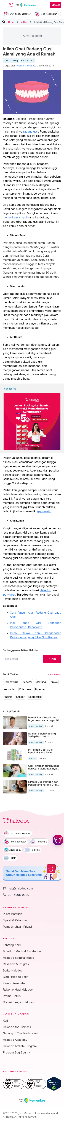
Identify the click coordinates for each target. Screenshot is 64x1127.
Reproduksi (35, 696)
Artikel (24, 22)
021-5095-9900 (16, 895)
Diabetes (27, 682)
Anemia (8, 696)
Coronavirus (11, 682)
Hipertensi (41, 689)
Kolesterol (25, 689)
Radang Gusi (27, 60)
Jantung (41, 682)
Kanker (20, 696)
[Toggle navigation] (5, 5)
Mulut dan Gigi (11, 60)
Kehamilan (9, 689)
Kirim (52, 658)
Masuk (56, 5)
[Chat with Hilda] (58, 840)
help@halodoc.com (18, 888)
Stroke (54, 682)
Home (11, 22)
